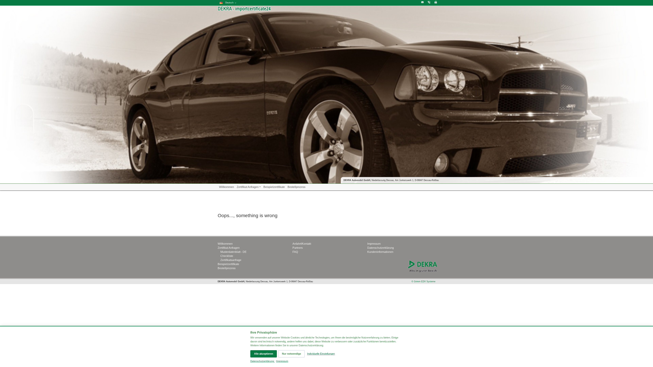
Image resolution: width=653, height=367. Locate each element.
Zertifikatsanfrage (230, 260)
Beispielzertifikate (274, 187)
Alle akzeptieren (263, 353)
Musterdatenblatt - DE (233, 251)
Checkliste (226, 256)
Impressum (282, 361)
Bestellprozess (296, 187)
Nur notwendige (291, 353)
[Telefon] (429, 2)
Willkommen (226, 187)
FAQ (295, 251)
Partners (297, 247)
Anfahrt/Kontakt (301, 243)
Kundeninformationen (380, 251)
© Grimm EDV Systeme (423, 281)
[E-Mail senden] (422, 2)
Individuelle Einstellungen (321, 353)
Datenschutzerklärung (262, 361)
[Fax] (436, 2)
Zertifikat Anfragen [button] (248, 187)
